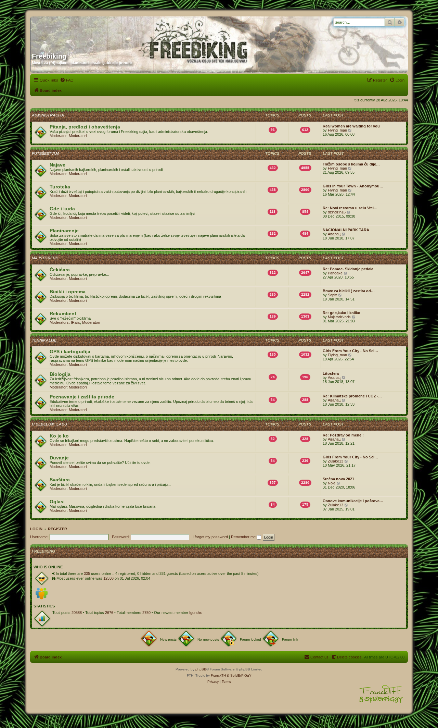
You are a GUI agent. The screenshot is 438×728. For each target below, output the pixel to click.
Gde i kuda (62, 208)
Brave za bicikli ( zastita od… (349, 291)
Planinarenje (64, 230)
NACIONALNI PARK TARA (346, 230)
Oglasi (57, 501)
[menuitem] (67, 80)
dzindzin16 (337, 212)
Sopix (332, 295)
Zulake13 (335, 461)
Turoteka (60, 186)
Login (36, 529)
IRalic (75, 322)
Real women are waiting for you (351, 126)
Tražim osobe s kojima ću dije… (351, 164)
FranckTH (218, 675)
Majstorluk (45, 258)
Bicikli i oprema (68, 291)
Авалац (334, 234)
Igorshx (195, 612)
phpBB (200, 669)
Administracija (48, 115)
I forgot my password (210, 537)
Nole (331, 483)
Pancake (335, 273)
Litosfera (331, 373)
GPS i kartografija (70, 351)
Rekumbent (63, 313)
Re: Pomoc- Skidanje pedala (348, 269)
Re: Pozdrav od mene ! (343, 435)
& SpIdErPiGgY (239, 675)
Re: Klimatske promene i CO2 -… (352, 396)
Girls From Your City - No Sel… (350, 351)
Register (57, 529)
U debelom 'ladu (49, 424)
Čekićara (60, 269)
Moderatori (78, 136)
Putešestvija (46, 153)
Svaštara (60, 479)
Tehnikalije (44, 340)
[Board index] (97, 32)
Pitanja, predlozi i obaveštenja (85, 126)
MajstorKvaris (339, 317)
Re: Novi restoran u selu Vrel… (350, 208)
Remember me (244, 537)
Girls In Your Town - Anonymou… (353, 186)
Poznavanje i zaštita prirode (82, 396)
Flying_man (337, 130)
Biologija (60, 374)
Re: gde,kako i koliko (341, 313)
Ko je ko (59, 436)
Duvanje (59, 457)
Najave (57, 165)
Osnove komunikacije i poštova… (353, 501)
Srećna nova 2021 (338, 479)
